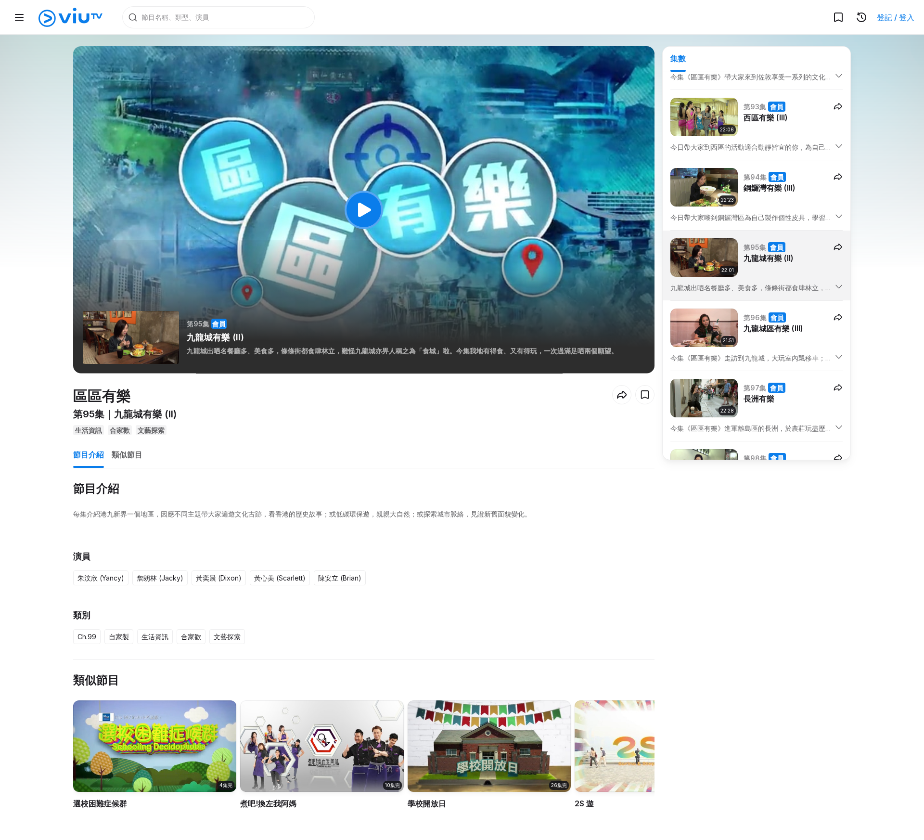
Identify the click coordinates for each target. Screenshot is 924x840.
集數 (678, 58)
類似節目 (127, 454)
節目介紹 (88, 454)
